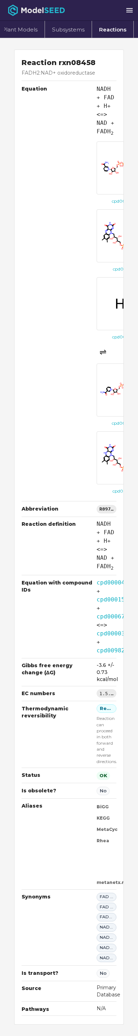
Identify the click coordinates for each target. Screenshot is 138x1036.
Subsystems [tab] (68, 29)
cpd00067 (111, 616)
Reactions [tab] (112, 29)
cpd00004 (111, 582)
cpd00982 (111, 650)
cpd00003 (111, 633)
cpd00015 (111, 599)
